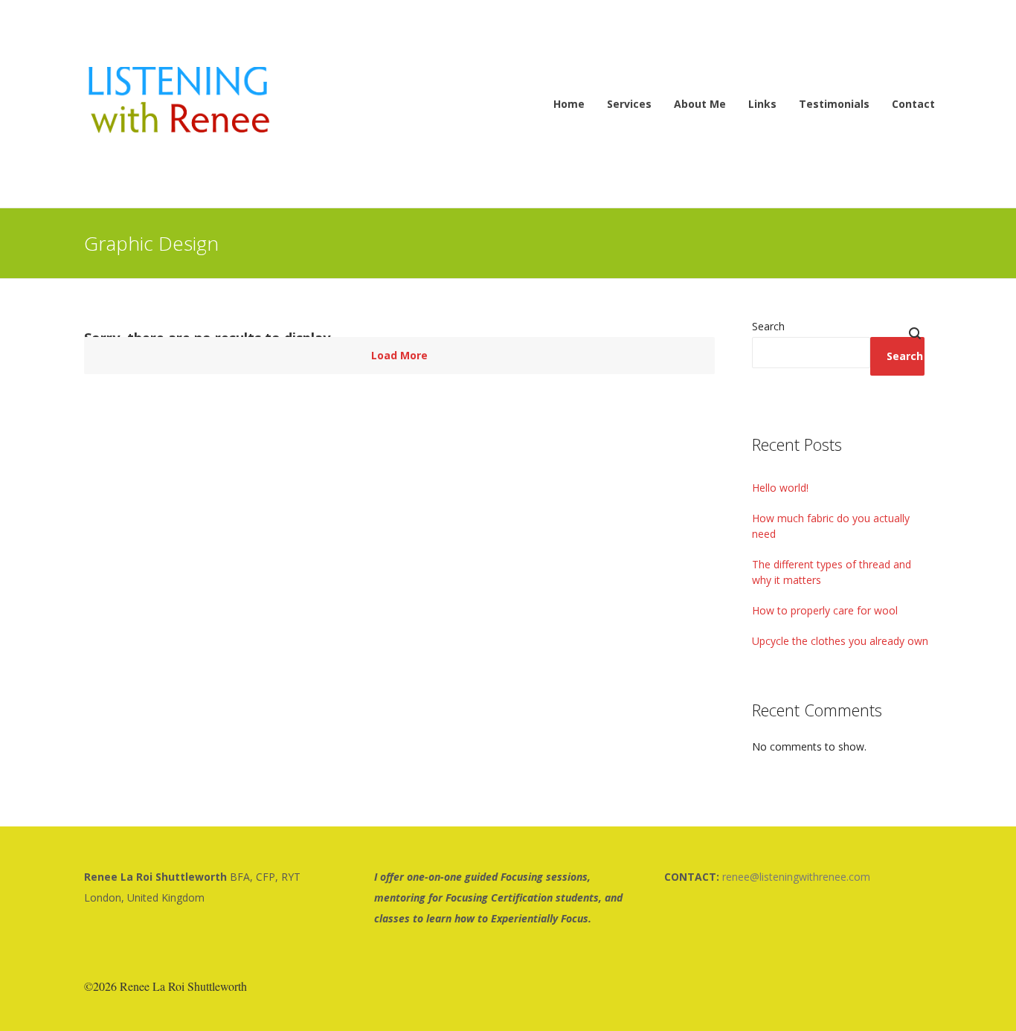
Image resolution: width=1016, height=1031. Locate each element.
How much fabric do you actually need (831, 526)
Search (768, 326)
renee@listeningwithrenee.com (796, 877)
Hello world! (780, 488)
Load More (399, 355)
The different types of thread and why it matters (831, 572)
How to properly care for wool (825, 610)
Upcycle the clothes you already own (840, 641)
